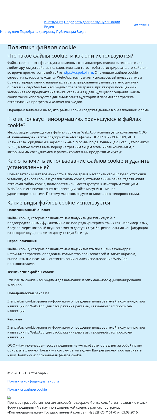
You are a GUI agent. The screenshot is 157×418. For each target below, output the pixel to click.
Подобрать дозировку (82, 22)
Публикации (110, 22)
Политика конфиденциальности (33, 381)
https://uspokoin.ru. (78, 72)
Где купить (141, 24)
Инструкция (53, 22)
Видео (49, 26)
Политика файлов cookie (27, 389)
